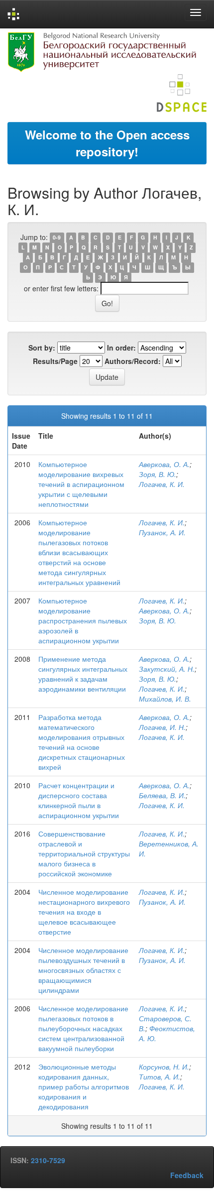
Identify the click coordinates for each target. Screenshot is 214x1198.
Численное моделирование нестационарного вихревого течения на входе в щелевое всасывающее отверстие (84, 912)
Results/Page (55, 361)
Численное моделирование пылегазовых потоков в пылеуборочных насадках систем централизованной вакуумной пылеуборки (83, 1028)
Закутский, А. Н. (167, 669)
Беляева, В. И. (162, 795)
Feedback (187, 1175)
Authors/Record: (133, 361)
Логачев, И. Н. (162, 727)
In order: (121, 348)
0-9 (57, 237)
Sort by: (41, 348)
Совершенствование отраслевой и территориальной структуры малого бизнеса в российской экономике (84, 853)
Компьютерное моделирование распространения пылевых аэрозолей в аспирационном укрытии (82, 620)
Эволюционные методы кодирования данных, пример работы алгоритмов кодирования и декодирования (83, 1086)
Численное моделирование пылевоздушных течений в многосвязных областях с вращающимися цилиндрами (83, 970)
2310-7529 (48, 1160)
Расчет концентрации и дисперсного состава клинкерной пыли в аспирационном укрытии (78, 800)
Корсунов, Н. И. (164, 1067)
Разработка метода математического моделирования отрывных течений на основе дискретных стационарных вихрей (81, 742)
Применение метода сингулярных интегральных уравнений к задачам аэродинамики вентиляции (82, 674)
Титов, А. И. (159, 1076)
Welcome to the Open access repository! (107, 143)
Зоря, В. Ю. (157, 474)
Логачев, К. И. (162, 484)
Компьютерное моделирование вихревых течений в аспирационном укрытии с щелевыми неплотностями (81, 484)
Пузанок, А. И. (162, 532)
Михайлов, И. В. (165, 699)
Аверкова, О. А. (164, 464)
